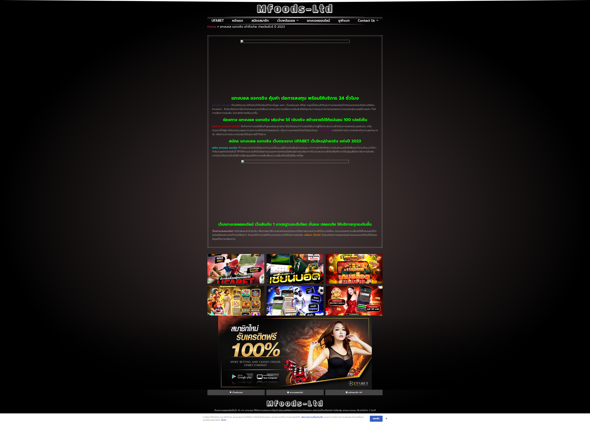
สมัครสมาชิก (260, 20)
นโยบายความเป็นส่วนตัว (312, 417)
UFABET (218, 20)
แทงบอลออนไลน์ (318, 20)
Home (211, 26)
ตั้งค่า (223, 420)
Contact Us (366, 20)
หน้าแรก (237, 20)
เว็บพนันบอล (286, 20)
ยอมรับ (376, 418)
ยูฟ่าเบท (344, 20)
